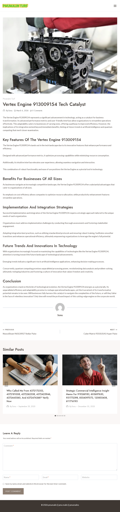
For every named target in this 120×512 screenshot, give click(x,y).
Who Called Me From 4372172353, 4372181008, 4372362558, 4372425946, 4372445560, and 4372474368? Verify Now (29, 396)
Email (46, 477)
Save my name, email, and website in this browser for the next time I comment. (35, 484)
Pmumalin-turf (9, 98)
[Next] (113, 384)
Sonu (10, 110)
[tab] (55, 415)
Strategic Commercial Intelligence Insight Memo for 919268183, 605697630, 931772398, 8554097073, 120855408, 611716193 (87, 396)
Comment (9, 446)
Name (7, 477)
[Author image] (4, 110)
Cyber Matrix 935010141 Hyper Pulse (100, 332)
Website (85, 477)
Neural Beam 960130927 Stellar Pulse (19, 332)
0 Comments (37, 110)
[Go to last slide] (6, 384)
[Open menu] (115, 6)
